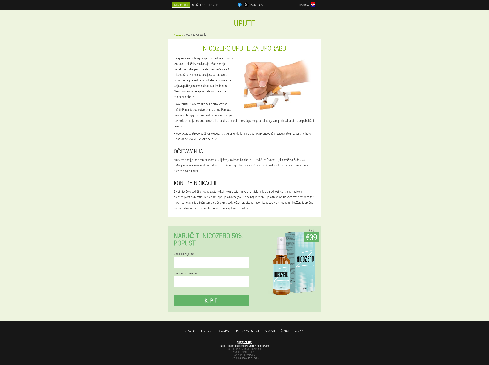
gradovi (270, 331)
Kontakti (299, 331)
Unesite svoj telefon (185, 273)
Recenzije (207, 331)
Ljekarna (189, 331)
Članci (285, 331)
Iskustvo (224, 331)
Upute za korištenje (247, 331)
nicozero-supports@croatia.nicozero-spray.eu (244, 345)
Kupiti (212, 300)
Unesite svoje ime (184, 253)
